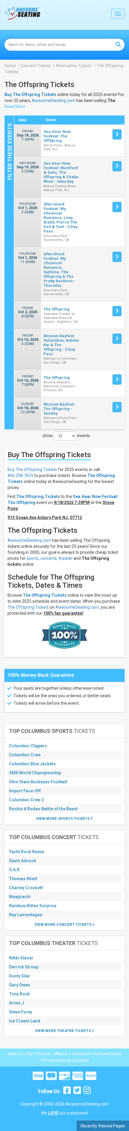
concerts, (49, 558)
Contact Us (81, 1054)
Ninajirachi (20, 896)
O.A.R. (15, 869)
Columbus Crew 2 (26, 799)
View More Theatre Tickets (63, 1031)
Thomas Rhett (23, 878)
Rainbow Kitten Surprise (32, 905)
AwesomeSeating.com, (78, 607)
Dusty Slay (19, 976)
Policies (43, 1054)
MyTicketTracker (108, 1054)
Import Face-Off (25, 790)
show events (66, 435)
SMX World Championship (35, 772)
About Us (14, 1054)
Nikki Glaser (21, 958)
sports (32, 558)
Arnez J (16, 1002)
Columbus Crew (24, 754)
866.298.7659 (20, 475)
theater (65, 558)
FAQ (29, 1054)
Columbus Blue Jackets (32, 763)
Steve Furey (20, 1012)
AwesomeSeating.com (53, 100)
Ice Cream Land (24, 1020)
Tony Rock (19, 994)
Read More (14, 106)
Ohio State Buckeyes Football (38, 781)
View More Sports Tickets (63, 819)
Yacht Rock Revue (26, 851)
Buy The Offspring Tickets (32, 469)
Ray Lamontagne (25, 914)
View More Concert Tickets (63, 924)
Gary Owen (19, 984)
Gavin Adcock (22, 860)
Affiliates (61, 1054)
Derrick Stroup (23, 966)
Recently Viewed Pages (103, 1126)
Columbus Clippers (28, 745)
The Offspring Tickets (45, 595)
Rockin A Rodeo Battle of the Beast (43, 808)
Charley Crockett (26, 887)
